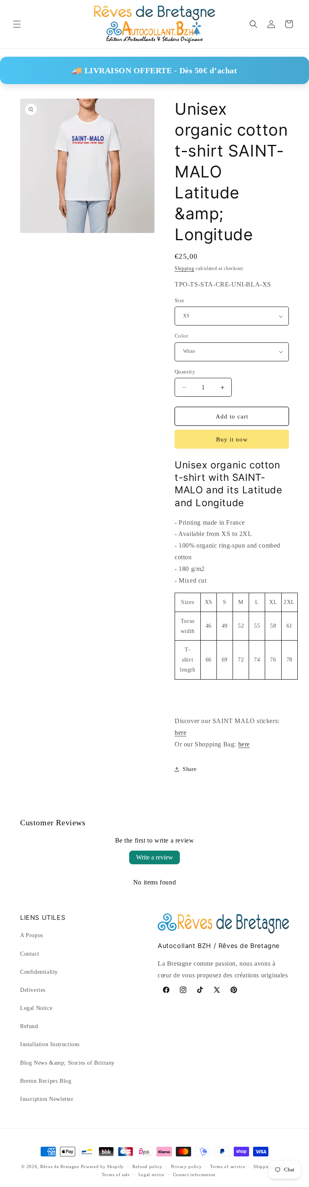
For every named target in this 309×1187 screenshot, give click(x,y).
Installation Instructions (50, 1044)
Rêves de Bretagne (59, 1166)
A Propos (31, 935)
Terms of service (227, 1166)
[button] (17, 24)
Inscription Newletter (47, 1099)
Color (181, 336)
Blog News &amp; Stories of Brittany (67, 1063)
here (180, 732)
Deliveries (32, 990)
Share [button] (190, 769)
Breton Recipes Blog (45, 1081)
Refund (29, 1026)
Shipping (184, 268)
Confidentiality (39, 972)
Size (180, 300)
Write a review (154, 857)
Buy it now (232, 439)
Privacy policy (186, 1166)
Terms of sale (116, 1174)
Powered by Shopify (102, 1166)
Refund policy (147, 1166)
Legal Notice (36, 1008)
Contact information (194, 1174)
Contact (29, 954)
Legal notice (151, 1174)
